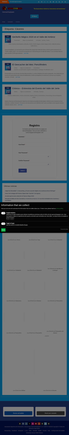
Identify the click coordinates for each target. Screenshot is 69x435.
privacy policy (59, 208)
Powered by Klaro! (64, 229)
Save (3, 230)
